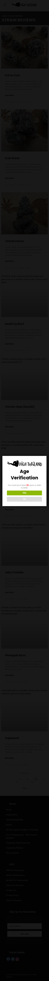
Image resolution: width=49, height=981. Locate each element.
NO (24, 499)
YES (24, 493)
